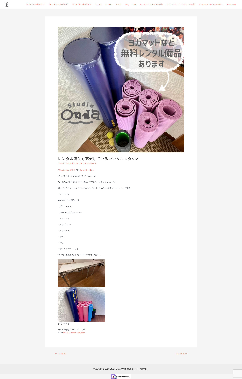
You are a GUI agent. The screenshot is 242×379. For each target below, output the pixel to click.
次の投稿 (181, 353)
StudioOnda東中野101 (35, 4)
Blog (127, 4)
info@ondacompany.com (74, 333)
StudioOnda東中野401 (82, 4)
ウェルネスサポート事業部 (151, 4)
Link (134, 4)
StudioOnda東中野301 (58, 4)
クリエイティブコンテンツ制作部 (181, 4)
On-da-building (87, 170)
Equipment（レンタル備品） (211, 4)
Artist (118, 4)
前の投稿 (60, 353)
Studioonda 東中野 (67, 163)
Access (98, 4)
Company (231, 4)
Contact (108, 4)
